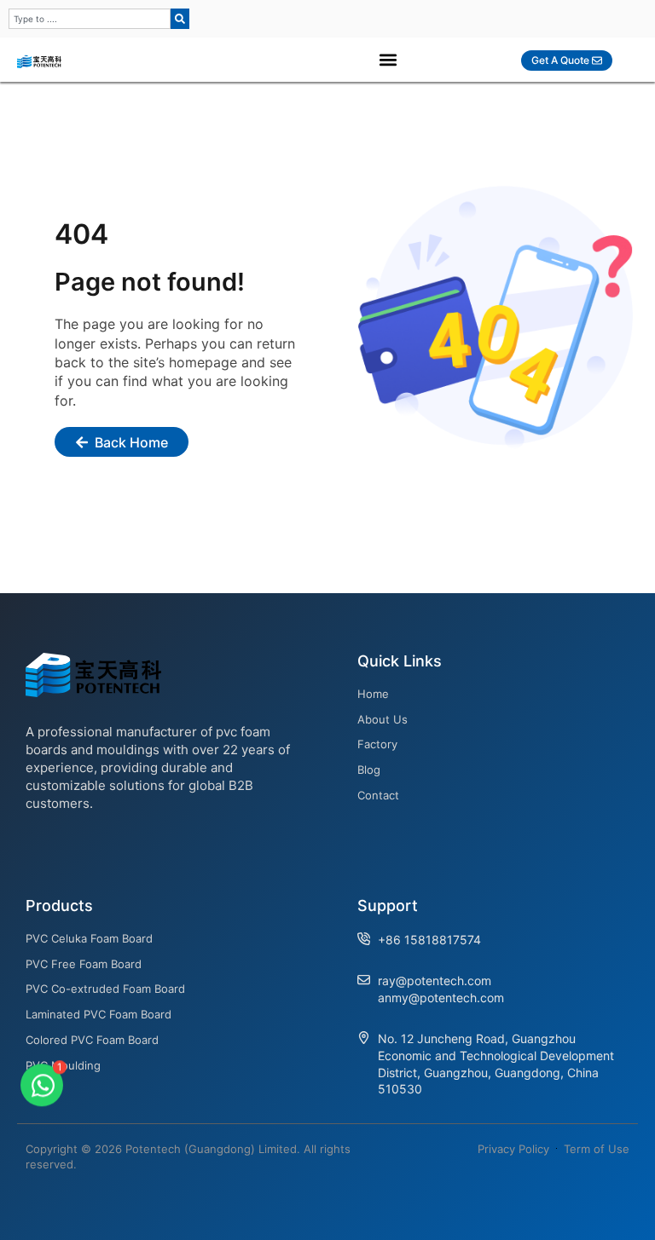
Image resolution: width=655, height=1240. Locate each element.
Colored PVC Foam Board (92, 1040)
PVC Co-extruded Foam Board (105, 988)
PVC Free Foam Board (84, 964)
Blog (368, 769)
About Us (382, 719)
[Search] (180, 19)
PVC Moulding (63, 1065)
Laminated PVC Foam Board (98, 1014)
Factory (377, 744)
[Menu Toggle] (388, 59)
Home (373, 694)
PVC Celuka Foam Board (89, 938)
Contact (378, 795)
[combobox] (90, 19)
